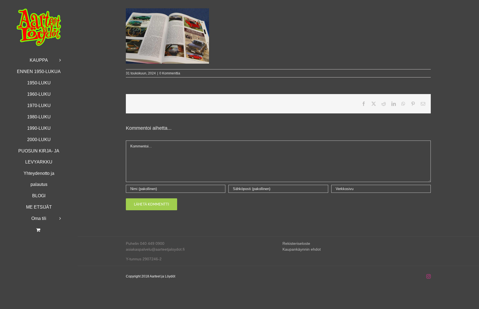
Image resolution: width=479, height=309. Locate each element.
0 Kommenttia (169, 73)
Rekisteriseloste (296, 243)
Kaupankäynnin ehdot (301, 249)
